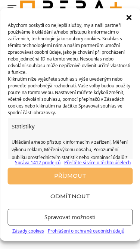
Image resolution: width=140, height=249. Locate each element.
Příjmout (70, 175)
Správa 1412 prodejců (37, 162)
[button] (129, 17)
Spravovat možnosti (70, 217)
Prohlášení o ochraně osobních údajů (86, 231)
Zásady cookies (28, 231)
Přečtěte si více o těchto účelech (97, 162)
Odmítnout (70, 196)
